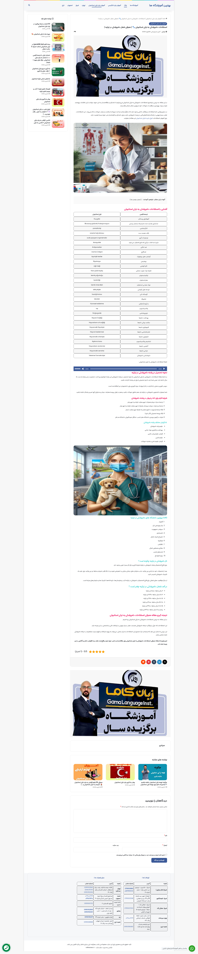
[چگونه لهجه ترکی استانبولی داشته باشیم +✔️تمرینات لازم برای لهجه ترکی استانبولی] (152, 772)
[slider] (78, 368)
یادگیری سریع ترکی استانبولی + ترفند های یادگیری (41, 69)
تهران (83, 5)
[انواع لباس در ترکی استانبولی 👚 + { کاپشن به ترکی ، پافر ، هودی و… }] (58, 112)
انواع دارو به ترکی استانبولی (144, 118)
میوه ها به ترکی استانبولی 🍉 (41, 34)
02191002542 (88, 887)
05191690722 (88, 903)
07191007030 (128, 908)
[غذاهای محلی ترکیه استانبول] (58, 82)
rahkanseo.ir (90, 947)
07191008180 (129, 889)
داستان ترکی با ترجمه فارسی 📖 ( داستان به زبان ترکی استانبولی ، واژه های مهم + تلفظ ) (41, 59)
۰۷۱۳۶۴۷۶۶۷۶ (129, 891)
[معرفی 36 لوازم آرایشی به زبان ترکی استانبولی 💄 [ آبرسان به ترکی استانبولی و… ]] (88, 772)
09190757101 (89, 890)
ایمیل (164, 845)
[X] (164, 662)
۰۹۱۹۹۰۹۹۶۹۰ (89, 898)
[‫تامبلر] (154, 662)
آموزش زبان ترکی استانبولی (96, 5)
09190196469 (128, 927)
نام (165, 836)
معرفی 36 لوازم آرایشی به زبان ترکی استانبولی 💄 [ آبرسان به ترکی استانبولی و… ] (88, 783)
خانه (164, 19)
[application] (120, 368)
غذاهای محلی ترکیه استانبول (41, 79)
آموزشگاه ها (134, 5)
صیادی (163, 32)
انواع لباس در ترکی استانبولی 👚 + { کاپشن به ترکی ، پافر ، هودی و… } (41, 111)
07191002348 (129, 898)
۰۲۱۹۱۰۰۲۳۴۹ (129, 918)
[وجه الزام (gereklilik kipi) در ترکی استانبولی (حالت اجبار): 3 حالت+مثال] (58, 47)
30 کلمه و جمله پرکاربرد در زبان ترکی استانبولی (41, 25)
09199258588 (88, 922)
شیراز (77, 5)
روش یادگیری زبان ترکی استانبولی (124, 782)
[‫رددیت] (143, 662)
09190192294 (88, 892)
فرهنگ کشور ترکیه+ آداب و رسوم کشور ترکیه (41, 90)
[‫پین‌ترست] (148, 662)
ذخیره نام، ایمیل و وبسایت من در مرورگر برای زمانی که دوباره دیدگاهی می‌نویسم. (140, 855)
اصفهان (70, 5)
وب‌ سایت (115, 845)
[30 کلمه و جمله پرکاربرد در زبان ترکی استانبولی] (58, 27)
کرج (63, 5)
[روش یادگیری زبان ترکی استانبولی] (120, 772)
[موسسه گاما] (120, 703)
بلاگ (125, 5)
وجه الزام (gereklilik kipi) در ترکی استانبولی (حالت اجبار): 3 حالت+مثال (40, 46)
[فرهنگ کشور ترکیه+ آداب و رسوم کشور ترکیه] (58, 92)
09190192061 (88, 912)
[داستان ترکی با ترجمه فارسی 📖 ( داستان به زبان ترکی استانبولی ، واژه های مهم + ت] (58, 58)
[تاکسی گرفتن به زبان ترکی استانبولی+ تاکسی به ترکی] (58, 123)
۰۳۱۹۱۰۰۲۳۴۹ (89, 896)
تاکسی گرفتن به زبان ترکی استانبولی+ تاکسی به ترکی (42, 121)
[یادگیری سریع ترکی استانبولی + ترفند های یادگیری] (58, 72)
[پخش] (164, 369)
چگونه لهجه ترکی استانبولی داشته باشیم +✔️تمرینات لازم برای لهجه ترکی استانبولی (153, 783)
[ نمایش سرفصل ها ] (136, 200)
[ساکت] (83, 369)
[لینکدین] (159, 662)
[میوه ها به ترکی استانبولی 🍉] (58, 37)
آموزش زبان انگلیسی (114, 5)
